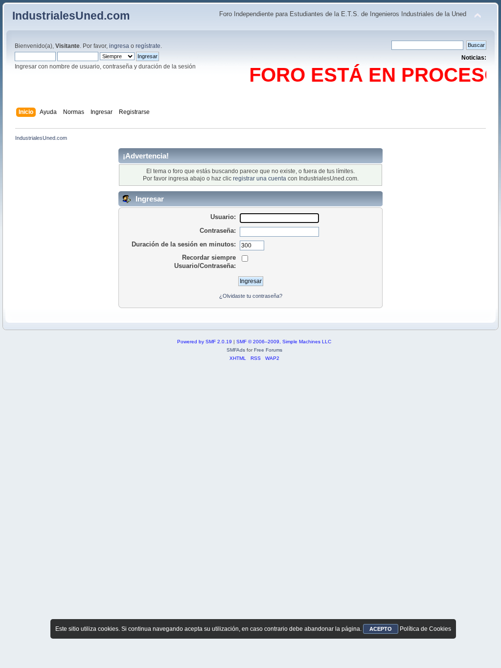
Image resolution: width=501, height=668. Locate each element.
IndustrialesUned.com (71, 15)
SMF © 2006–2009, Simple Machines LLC (283, 341)
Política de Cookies (425, 628)
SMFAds (236, 350)
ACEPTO (380, 629)
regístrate (148, 46)
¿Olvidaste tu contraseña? (250, 296)
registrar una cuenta (259, 178)
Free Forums (268, 350)
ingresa (119, 46)
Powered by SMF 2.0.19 (204, 341)
